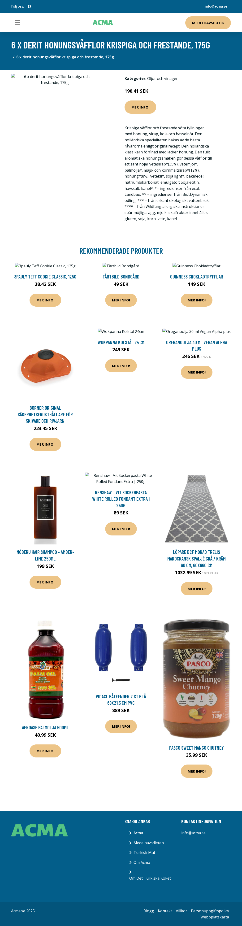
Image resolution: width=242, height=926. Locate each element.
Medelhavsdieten (149, 842)
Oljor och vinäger (162, 78)
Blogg (148, 910)
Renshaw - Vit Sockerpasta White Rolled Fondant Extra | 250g (121, 498)
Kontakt (165, 910)
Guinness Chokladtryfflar (196, 276)
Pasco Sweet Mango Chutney (196, 748)
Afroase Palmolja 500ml (45, 727)
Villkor (181, 910)
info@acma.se (216, 6)
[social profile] (29, 6)
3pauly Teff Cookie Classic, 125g (45, 276)
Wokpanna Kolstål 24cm (121, 342)
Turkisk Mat (144, 852)
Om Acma (142, 862)
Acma (138, 832)
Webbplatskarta (214, 917)
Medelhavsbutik (208, 22)
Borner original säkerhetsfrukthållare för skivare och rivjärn (45, 414)
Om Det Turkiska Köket (150, 878)
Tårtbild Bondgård (121, 276)
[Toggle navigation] (17, 22)
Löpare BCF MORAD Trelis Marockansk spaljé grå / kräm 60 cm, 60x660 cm (196, 558)
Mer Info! (140, 107)
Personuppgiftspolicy (210, 910)
